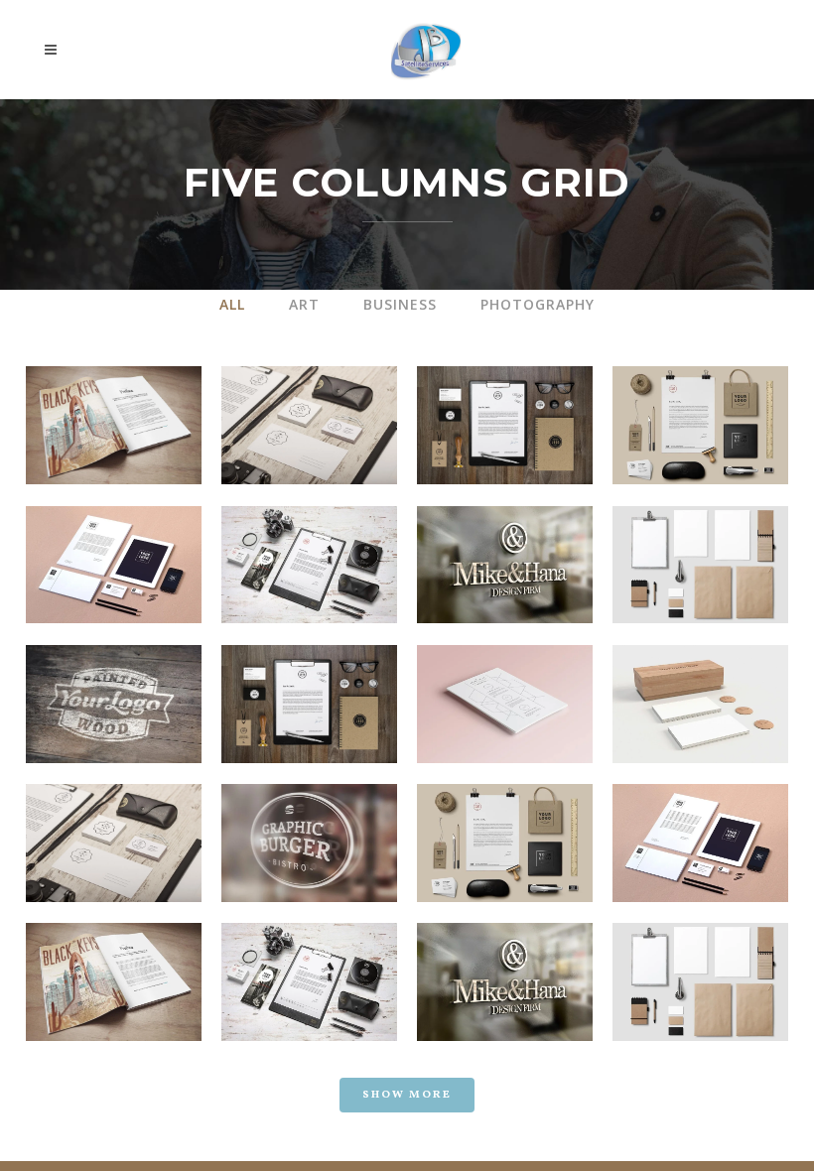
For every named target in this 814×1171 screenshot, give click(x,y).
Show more (407, 1095)
